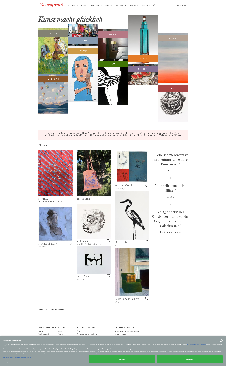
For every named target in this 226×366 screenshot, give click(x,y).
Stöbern (84, 5)
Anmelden (145, 5)
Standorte (73, 5)
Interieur (41, 331)
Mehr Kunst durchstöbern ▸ (52, 310)
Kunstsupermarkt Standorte (87, 334)
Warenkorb (179, 5)
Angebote (133, 5)
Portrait (60, 331)
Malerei (60, 334)
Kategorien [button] (96, 5)
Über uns (80, 331)
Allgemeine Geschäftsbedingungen (127, 331)
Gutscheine (121, 5)
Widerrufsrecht (120, 334)
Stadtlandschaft (43, 334)
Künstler (109, 5)
